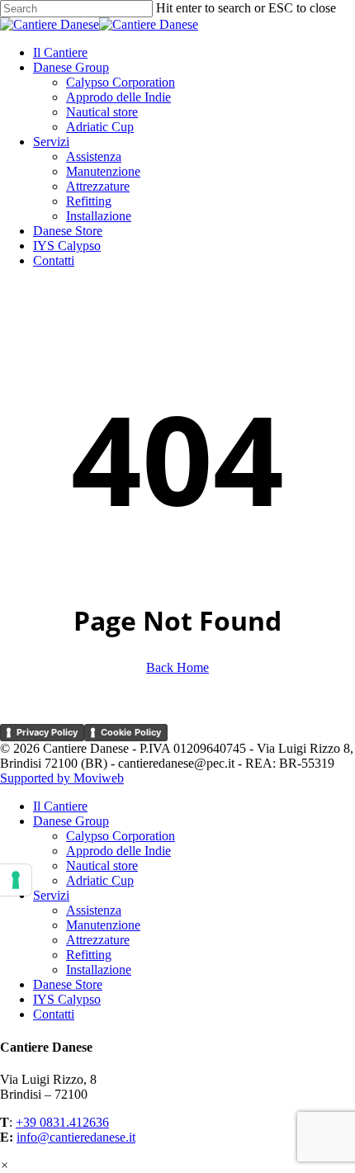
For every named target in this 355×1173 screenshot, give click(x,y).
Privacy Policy (47, 732)
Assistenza (93, 910)
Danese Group (71, 821)
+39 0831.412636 (62, 1122)
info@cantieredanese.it (76, 1137)
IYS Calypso (67, 999)
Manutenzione (103, 925)
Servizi (51, 895)
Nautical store (102, 865)
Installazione (98, 970)
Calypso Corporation (120, 836)
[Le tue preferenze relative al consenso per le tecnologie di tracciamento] (15, 880)
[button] (4, 1165)
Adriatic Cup (100, 880)
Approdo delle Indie (118, 851)
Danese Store (67, 984)
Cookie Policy (131, 732)
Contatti (53, 1014)
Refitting (88, 955)
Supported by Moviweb (62, 778)
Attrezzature (98, 940)
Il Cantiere (60, 806)
